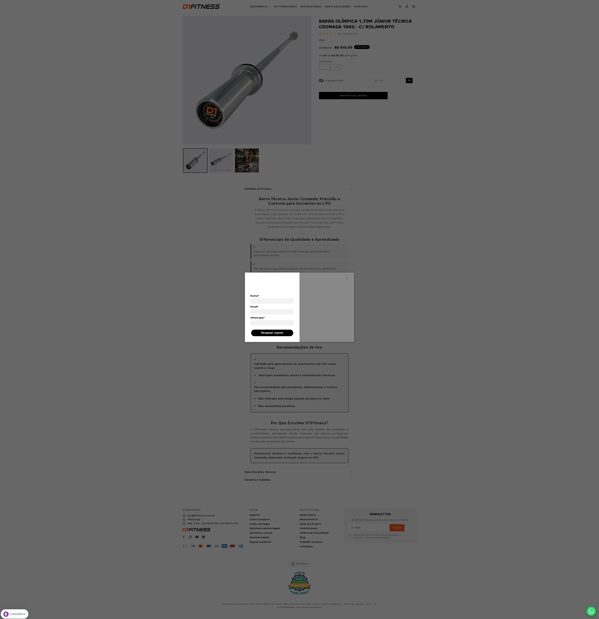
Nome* (254, 295)
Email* (254, 306)
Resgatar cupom (272, 332)
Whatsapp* (257, 317)
